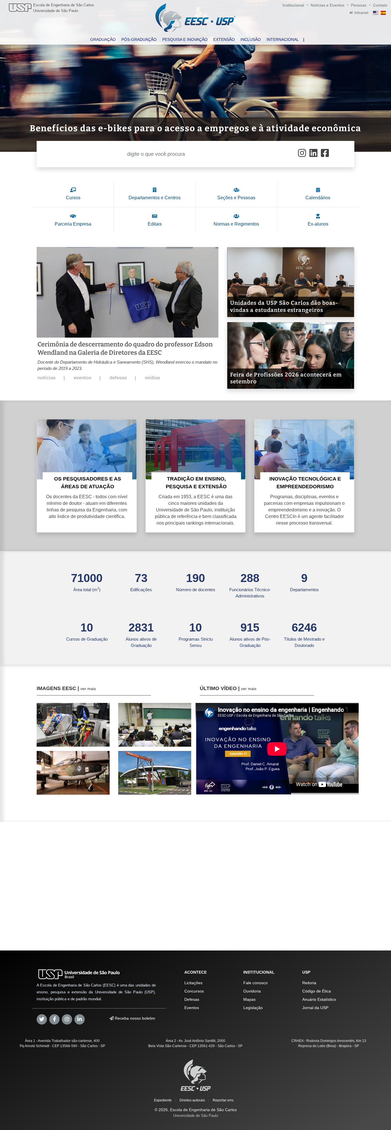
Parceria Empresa (73, 224)
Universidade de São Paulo (55, 11)
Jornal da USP (315, 1007)
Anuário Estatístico (319, 999)
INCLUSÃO (250, 39)
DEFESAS (118, 377)
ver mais (88, 688)
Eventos (191, 1007)
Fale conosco (255, 982)
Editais (155, 224)
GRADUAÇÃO (103, 39)
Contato (380, 5)
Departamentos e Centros (155, 197)
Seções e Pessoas (236, 197)
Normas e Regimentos (236, 224)
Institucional (293, 5)
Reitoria (309, 982)
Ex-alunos (318, 224)
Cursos (73, 197)
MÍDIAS (152, 377)
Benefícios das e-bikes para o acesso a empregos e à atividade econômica (195, 128)
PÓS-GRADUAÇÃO (139, 39)
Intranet (361, 12)
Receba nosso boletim (134, 1018)
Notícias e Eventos (327, 5)
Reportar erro (223, 1100)
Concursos (194, 991)
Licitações (193, 982)
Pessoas (358, 5)
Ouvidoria (252, 991)
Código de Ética (316, 991)
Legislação (253, 1007)
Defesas (191, 999)
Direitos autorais (192, 1100)
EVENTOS (82, 377)
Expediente (163, 1100)
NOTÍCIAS (46, 377)
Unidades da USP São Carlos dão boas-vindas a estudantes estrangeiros (284, 306)
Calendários (317, 197)
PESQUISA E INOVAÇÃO (185, 39)
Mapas (249, 999)
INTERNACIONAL (282, 39)
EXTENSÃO (224, 39)
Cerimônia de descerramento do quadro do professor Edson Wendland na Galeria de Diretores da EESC (125, 348)
